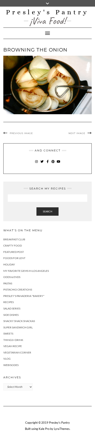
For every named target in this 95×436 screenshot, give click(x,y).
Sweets (8, 333)
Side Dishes (11, 314)
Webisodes (11, 365)
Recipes (8, 302)
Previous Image (21, 133)
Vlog (7, 358)
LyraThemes (62, 428)
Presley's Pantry (47, 12)
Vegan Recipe (12, 346)
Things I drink (13, 340)
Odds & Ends (11, 277)
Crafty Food (12, 245)
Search (47, 211)
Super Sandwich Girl (18, 327)
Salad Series (11, 308)
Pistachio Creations (17, 289)
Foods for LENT (14, 258)
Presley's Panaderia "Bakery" (23, 296)
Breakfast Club (14, 239)
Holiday (9, 264)
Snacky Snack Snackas (19, 321)
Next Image (76, 133)
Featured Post (13, 252)
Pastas (7, 283)
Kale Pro (44, 428)
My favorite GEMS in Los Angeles (26, 270)
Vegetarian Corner (17, 352)
